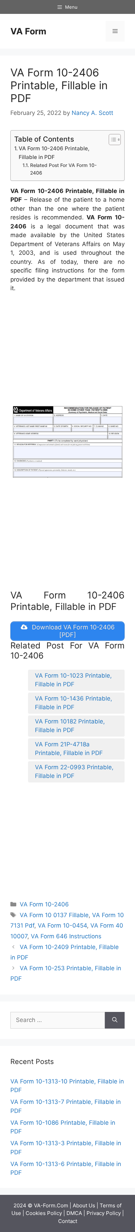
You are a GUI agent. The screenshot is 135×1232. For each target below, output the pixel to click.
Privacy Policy (104, 1213)
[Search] (115, 1020)
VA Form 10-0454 (62, 925)
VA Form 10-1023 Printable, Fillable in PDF (73, 680)
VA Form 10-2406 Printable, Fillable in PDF (54, 152)
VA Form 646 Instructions (66, 936)
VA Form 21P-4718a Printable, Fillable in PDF (69, 749)
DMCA (74, 1213)
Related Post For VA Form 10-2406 (63, 169)
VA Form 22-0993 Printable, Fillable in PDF (74, 772)
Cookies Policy (44, 1213)
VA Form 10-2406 (44, 904)
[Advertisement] (68, 350)
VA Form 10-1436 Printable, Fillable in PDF (73, 703)
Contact (67, 1221)
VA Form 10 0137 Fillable (54, 915)
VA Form (28, 31)
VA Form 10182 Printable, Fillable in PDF (70, 726)
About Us (84, 1205)
